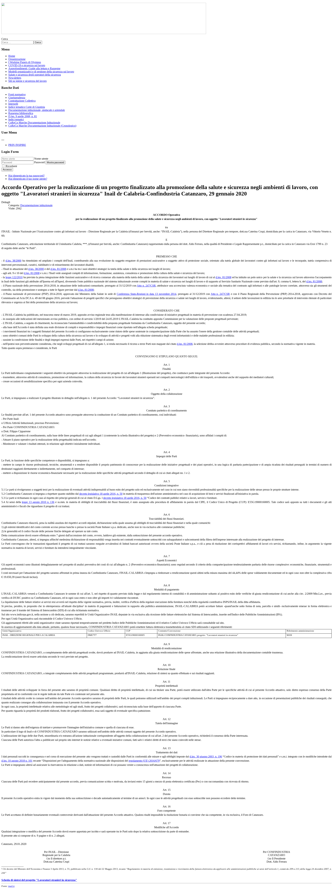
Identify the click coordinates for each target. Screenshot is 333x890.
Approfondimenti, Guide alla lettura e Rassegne (34, 68)
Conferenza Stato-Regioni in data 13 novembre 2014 (146, 293)
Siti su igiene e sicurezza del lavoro (27, 80)
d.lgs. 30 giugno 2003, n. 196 (206, 756)
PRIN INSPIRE (17, 144)
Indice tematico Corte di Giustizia (26, 106)
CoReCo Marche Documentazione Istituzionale (34, 122)
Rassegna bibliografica (20, 113)
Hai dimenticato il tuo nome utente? (27, 178)
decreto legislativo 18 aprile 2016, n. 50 (100, 493)
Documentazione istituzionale (36, 205)
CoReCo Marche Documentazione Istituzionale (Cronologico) (42, 125)
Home (11, 55)
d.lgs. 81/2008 (58, 268)
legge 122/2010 (14, 277)
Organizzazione (16, 59)
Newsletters (14, 77)
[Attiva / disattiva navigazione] (2, 139)
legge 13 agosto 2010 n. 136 (38, 502)
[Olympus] (103, 33)
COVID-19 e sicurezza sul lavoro (26, 65)
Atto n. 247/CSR (146, 285)
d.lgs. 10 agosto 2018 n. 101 (16, 760)
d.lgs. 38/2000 (13, 260)
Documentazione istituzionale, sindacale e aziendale (36, 110)
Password (39, 162)
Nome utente (41, 158)
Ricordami (11, 166)
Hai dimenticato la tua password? (26, 175)
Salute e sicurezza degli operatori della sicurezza (34, 74)
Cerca (4, 38)
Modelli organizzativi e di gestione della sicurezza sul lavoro (41, 71)
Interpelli (13, 103)
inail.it (11, 886)
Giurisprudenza (16, 97)
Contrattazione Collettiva (22, 100)
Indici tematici (16, 119)
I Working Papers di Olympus (24, 62)
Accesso (7, 169)
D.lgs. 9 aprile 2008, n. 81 (22, 116)
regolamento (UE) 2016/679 (144, 760)
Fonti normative (17, 94)
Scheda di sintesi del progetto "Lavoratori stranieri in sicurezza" (39, 880)
